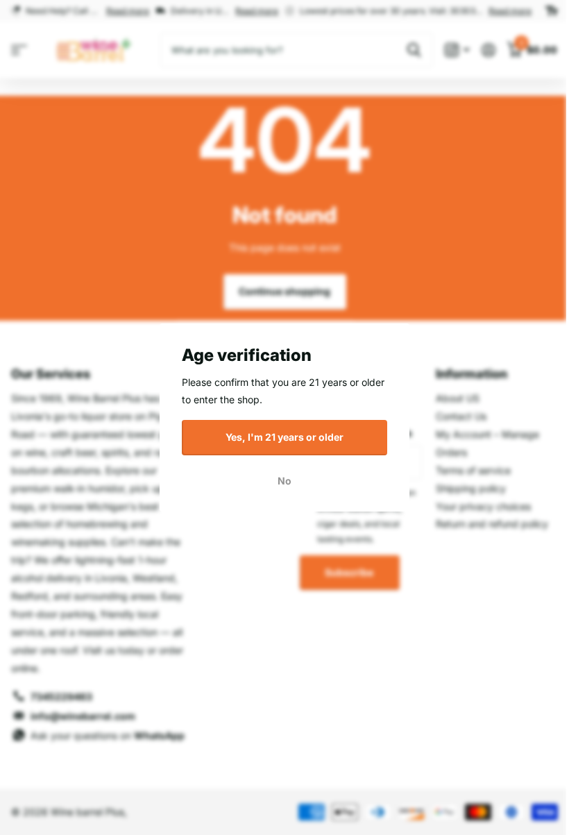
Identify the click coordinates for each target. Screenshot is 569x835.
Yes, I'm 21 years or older (284, 437)
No (284, 480)
